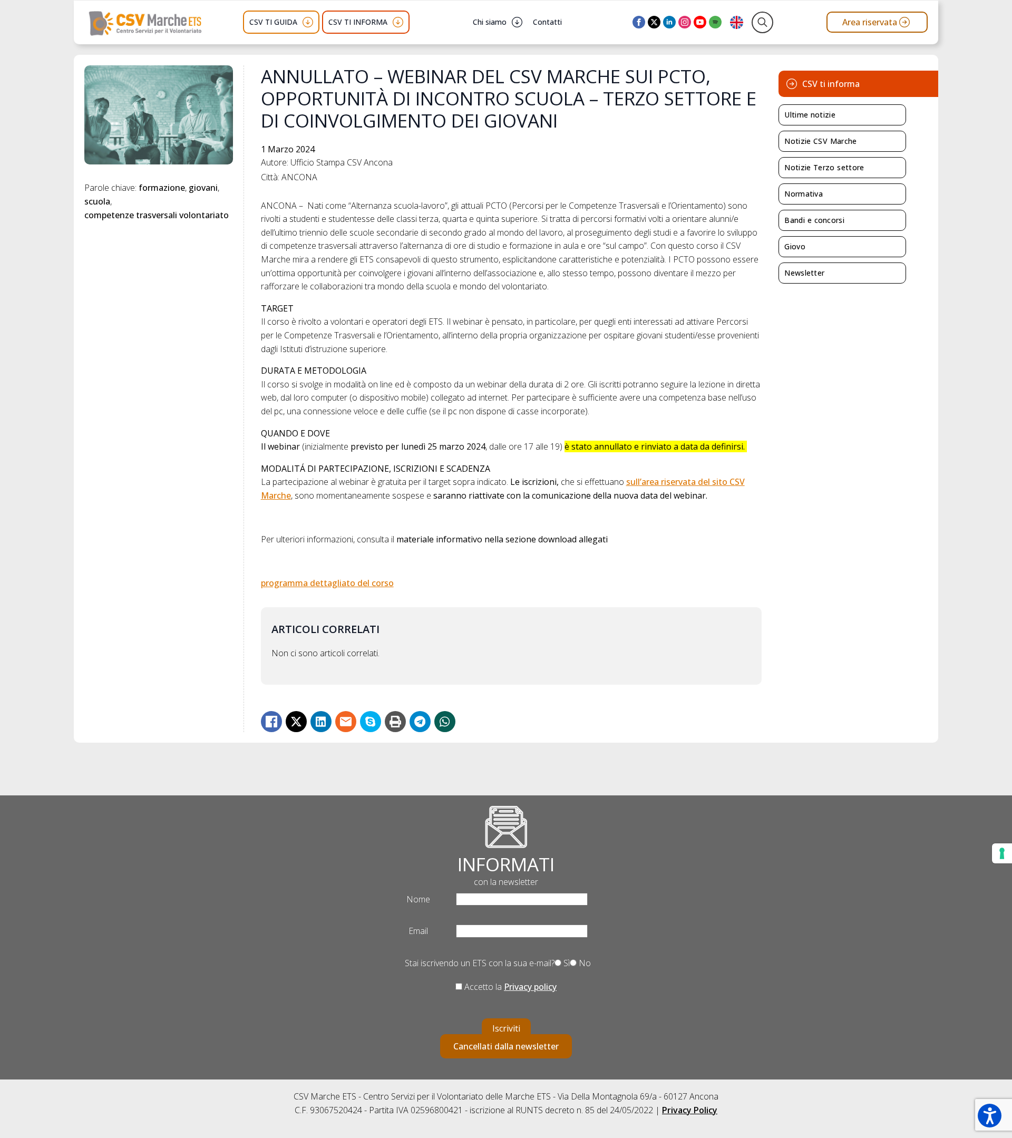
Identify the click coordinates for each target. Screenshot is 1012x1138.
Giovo (794, 246)
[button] (989, 1115)
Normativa (803, 194)
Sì (565, 963)
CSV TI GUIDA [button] (273, 22)
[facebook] (638, 22)
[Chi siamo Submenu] (517, 22)
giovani (203, 187)
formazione (162, 187)
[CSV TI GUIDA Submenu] (307, 22)
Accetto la (509, 987)
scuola (97, 201)
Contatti (547, 22)
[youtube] (700, 22)
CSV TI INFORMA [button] (357, 22)
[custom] (715, 22)
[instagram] (684, 22)
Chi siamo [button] (490, 22)
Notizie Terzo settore (824, 167)
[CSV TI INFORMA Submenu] (397, 22)
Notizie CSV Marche (820, 141)
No (584, 963)
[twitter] (654, 22)
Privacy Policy (689, 1110)
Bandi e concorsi (814, 220)
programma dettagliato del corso (327, 583)
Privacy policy (530, 987)
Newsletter (804, 273)
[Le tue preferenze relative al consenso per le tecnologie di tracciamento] (1002, 853)
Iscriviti (506, 1028)
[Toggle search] (762, 22)
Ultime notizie (809, 115)
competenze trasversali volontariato (156, 215)
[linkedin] (669, 22)
